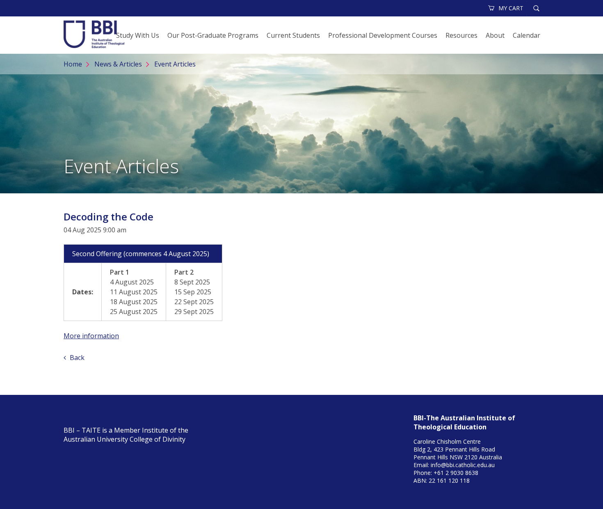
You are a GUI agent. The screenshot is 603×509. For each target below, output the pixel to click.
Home (73, 64)
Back (76, 357)
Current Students (293, 35)
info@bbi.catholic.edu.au (463, 465)
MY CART (510, 8)
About (495, 35)
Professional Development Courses (382, 35)
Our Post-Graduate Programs (212, 35)
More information (91, 335)
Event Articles (175, 64)
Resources (461, 35)
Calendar (526, 35)
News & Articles (118, 64)
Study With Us (137, 35)
